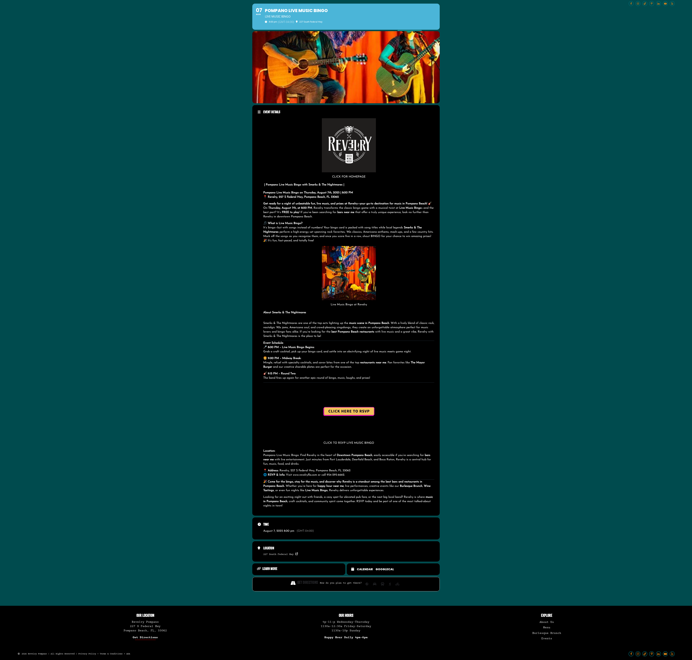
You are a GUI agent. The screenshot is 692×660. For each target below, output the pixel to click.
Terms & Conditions (111, 653)
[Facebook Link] (631, 653)
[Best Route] (366, 584)
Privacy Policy (87, 653)
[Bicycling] (397, 584)
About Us (547, 622)
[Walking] (390, 584)
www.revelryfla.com (305, 474)
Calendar (365, 569)
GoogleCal (385, 569)
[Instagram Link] (637, 653)
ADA (128, 653)
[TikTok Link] (644, 653)
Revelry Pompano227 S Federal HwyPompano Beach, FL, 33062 (145, 626)
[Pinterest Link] (651, 653)
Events (546, 638)
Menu (546, 627)
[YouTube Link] (665, 653)
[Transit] (382, 584)
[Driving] (374, 584)
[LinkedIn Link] (658, 653)
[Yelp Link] (672, 653)
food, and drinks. (288, 463)
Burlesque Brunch (546, 633)
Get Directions (145, 637)
